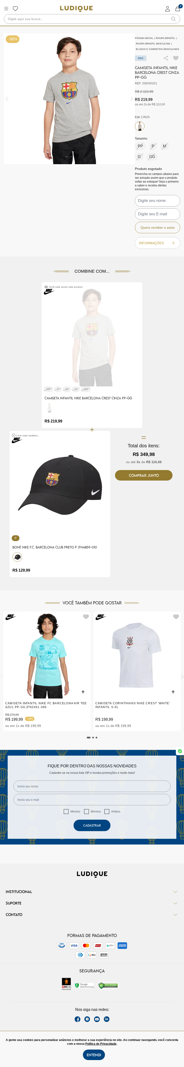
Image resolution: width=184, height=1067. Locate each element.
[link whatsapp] (180, 751)
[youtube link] (97, 1019)
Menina (96, 811)
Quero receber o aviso (158, 227)
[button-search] (173, 19)
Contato (14, 914)
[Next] (182, 677)
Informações (151, 243)
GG (152, 157)
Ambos (115, 811)
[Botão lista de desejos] (15, 8)
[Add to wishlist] (175, 58)
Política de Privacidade (100, 1043)
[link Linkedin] (106, 1019)
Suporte (13, 903)
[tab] (89, 737)
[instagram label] (87, 1019)
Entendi (94, 1055)
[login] (168, 8)
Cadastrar (92, 825)
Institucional (19, 891)
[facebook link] (77, 1019)
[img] (132, 99)
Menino (75, 811)
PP (140, 146)
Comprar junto (144, 475)
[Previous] (1, 677)
